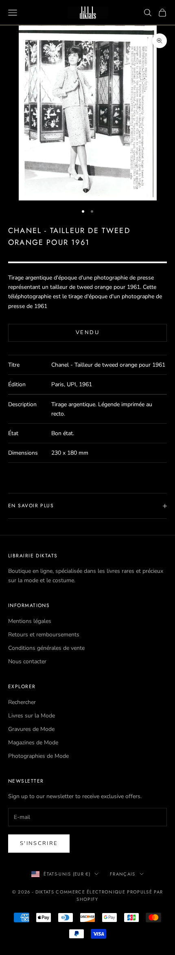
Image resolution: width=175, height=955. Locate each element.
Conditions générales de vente (46, 648)
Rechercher (22, 702)
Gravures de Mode (31, 729)
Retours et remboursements (43, 634)
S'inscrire (39, 843)
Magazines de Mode (33, 742)
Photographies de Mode (38, 756)
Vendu (87, 332)
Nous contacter (27, 661)
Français (123, 874)
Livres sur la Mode (31, 716)
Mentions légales (29, 621)
